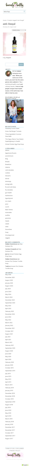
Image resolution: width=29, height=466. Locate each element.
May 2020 (8, 356)
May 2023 (8, 306)
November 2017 (10, 430)
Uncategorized (9, 235)
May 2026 (8, 274)
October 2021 (9, 331)
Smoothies (8, 229)
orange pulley (19, 459)
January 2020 (9, 365)
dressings (8, 181)
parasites (8, 218)
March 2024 (8, 297)
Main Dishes (9, 210)
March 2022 (8, 323)
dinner (7, 178)
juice (6, 204)
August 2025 (9, 280)
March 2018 (8, 419)
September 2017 (10, 436)
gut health (8, 193)
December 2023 (10, 300)
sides (6, 226)
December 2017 (10, 427)
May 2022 (8, 320)
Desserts (8, 176)
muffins (7, 215)
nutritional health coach (12, 84)
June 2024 (8, 291)
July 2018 (8, 407)
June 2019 (8, 376)
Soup (6, 232)
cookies (7, 173)
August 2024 (9, 286)
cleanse (7, 167)
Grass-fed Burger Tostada (13, 131)
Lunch (7, 207)
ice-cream (8, 201)
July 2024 (8, 289)
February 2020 (9, 362)
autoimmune (9, 156)
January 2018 (9, 424)
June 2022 (8, 317)
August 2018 (9, 405)
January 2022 (9, 325)
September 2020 (10, 348)
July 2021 (8, 337)
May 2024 (8, 294)
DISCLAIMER (20, 448)
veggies (7, 238)
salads (7, 224)
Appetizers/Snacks (10, 153)
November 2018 (10, 396)
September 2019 (10, 371)
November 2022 (10, 314)
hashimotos (9, 195)
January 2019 (9, 390)
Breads (7, 161)
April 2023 (8, 308)
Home (4, 20)
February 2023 (9, 311)
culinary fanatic (10, 86)
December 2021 (10, 328)
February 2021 (9, 345)
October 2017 (9, 433)
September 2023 (10, 303)
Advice (7, 150)
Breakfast (8, 164)
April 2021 (8, 339)
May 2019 (8, 379)
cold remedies (9, 170)
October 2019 (9, 368)
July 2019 (8, 373)
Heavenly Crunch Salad (12, 128)
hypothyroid (9, 198)
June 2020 (8, 354)
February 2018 (9, 421)
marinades (8, 212)
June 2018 (8, 410)
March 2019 (8, 385)
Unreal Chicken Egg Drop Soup (14, 144)
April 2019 (8, 382)
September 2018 (10, 402)
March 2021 (8, 342)
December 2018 (10, 393)
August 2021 (9, 334)
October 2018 (9, 399)
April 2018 (8, 416)
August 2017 (9, 438)
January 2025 (9, 283)
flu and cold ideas (10, 187)
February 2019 (9, 388)
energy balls (8, 184)
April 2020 (8, 359)
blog (6, 159)
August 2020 (9, 351)
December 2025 (10, 277)
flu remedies (9, 190)
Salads (7, 221)
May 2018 (8, 413)
